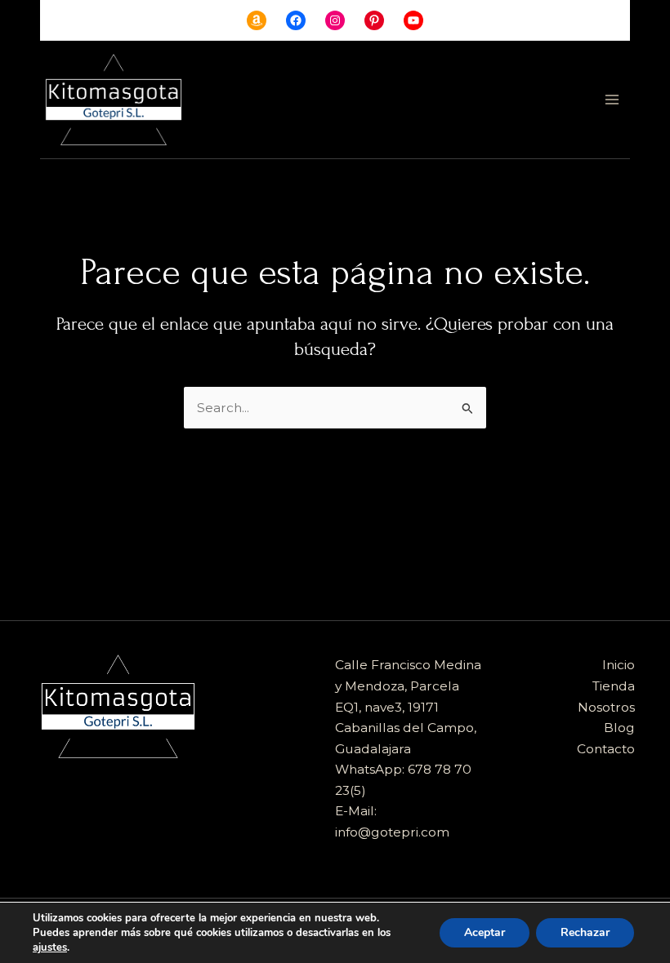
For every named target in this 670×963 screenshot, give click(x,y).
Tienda (613, 686)
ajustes (50, 947)
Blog (619, 727)
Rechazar (585, 932)
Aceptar (484, 932)
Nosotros (606, 707)
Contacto (606, 749)
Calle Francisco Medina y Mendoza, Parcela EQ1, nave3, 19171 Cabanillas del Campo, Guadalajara (408, 706)
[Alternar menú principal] (612, 99)
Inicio (618, 664)
